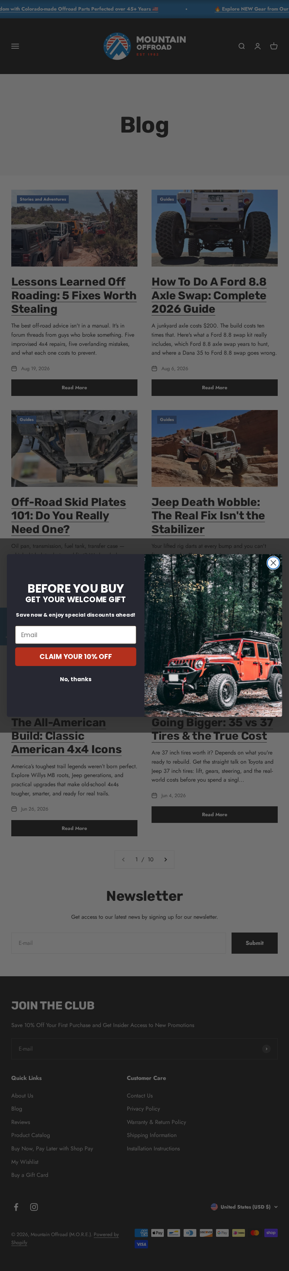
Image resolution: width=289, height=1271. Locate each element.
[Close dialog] (273, 563)
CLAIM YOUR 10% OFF (75, 656)
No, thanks (76, 679)
